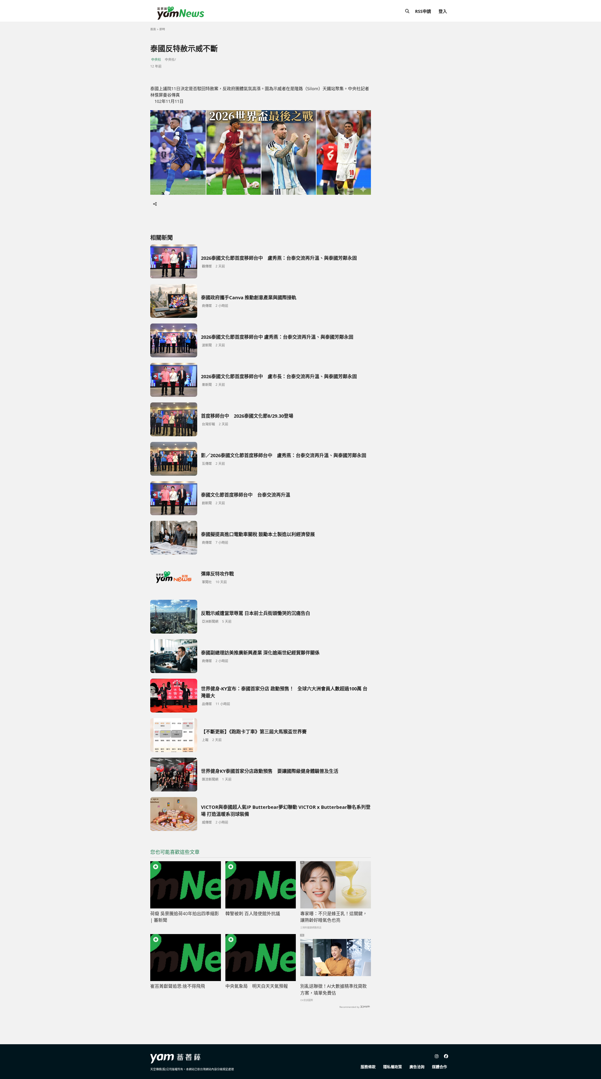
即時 (162, 29)
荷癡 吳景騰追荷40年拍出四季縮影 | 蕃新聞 (184, 917)
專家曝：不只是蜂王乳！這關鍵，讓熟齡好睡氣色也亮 (333, 917)
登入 (443, 11)
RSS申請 (423, 11)
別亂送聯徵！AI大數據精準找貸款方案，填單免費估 (333, 989)
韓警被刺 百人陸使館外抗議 (252, 914)
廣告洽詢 (416, 1066)
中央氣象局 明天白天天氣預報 (256, 986)
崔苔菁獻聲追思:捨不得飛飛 (177, 986)
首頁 (153, 29)
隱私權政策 (392, 1066)
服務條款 (368, 1066)
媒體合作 (439, 1066)
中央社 (156, 59)
